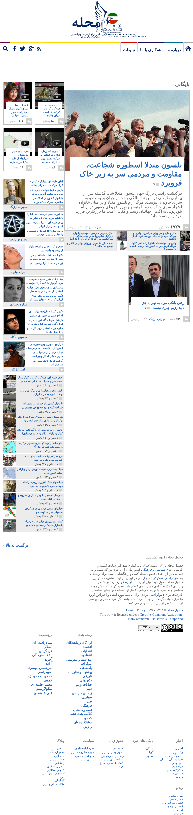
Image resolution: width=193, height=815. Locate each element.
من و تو (178, 813)
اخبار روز (178, 748)
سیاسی (160, 569)
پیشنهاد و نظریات (80, 672)
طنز (89, 701)
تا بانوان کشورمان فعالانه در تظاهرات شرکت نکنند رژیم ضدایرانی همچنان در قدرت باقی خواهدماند (50, 160)
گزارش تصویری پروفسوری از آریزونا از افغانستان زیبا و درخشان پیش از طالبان (44, 346)
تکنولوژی (86, 680)
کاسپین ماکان (18, 337)
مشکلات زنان (83, 722)
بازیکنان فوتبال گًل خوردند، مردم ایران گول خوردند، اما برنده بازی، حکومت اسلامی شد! (45, 322)
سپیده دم (177, 766)
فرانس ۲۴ (177, 773)
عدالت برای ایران (114, 759)
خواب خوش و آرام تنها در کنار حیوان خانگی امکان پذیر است (47, 354)
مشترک (27, 47)
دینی (89, 689)
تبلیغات (129, 50)
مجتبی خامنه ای (41, 684)
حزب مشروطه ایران (82, 752)
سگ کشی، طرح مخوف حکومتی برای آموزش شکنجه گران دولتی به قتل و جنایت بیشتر (44, 281)
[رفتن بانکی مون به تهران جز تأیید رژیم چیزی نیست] (159, 282)
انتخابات (86, 651)
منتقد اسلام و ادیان (53, 784)
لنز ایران (178, 809)
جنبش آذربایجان (174, 755)
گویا (151, 752)
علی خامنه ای (43, 693)
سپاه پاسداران (42, 642)
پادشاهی (86, 668)
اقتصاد (87, 647)
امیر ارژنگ (18, 369)
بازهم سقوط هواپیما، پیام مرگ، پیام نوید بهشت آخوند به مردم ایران (46, 192)
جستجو (5, 47)
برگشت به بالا (17, 545)
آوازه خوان (124, 582)
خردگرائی (45, 651)
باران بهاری (18, 272)
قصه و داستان (82, 710)
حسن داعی (176, 799)
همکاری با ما (150, 50)
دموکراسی (172, 578)
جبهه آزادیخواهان (84, 748)
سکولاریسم (44, 689)
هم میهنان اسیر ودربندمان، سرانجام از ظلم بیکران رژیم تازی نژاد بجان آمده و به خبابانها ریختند (18, 162)
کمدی (88, 718)
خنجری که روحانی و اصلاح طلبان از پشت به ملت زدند (46, 248)
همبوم (149, 755)
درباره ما (173, 50)
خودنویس (177, 762)
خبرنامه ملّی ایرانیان (171, 759)
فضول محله (96, 19)
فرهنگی (146, 569)
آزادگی (149, 748)
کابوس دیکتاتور (55, 769)
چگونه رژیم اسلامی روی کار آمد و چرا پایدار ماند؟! (45, 330)
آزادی (141, 578)
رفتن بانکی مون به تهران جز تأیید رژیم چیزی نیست (163, 305)
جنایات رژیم (84, 684)
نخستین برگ (188, 47)
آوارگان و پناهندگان (79, 642)
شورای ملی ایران (84, 755)
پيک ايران (177, 752)
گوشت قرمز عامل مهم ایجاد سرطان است (48, 362)
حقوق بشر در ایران (112, 752)
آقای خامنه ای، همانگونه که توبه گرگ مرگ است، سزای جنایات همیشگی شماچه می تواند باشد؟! (51, 116)
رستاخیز (59, 762)
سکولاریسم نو (175, 769)
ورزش (87, 726)
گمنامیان (59, 780)
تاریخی (87, 676)
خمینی (47, 680)
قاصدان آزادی (175, 806)
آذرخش (60, 748)
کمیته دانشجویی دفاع (112, 762)
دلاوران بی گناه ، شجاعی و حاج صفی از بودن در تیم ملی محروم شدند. (46, 257)
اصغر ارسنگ (57, 752)
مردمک (179, 776)
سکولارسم (155, 578)
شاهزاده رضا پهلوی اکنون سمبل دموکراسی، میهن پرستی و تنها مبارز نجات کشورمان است (18, 114)
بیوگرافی (86, 663)
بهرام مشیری (175, 795)
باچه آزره (59, 755)
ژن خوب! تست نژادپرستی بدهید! (45, 263)
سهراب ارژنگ (93, 227)
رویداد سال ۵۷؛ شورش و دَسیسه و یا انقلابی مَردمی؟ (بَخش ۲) (45, 232)
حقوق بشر (117, 748)
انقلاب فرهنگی (42, 655)
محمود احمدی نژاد (39, 676)
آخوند (48, 659)
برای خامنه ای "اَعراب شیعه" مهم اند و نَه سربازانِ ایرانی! (44, 224)
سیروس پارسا (18, 239)
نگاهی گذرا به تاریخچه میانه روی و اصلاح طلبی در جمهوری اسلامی (45, 313)
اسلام (48, 647)
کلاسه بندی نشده (80, 714)
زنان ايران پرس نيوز (112, 755)
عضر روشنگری (55, 766)
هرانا (121, 766)
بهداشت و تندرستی (79, 659)
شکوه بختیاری (18, 304)
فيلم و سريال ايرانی (172, 802)
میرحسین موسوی (40, 668)
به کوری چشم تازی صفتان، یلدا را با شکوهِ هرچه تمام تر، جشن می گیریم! (45, 216)
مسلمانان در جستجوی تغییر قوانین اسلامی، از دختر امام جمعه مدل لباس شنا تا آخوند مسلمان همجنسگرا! (45, 289)
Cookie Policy (136, 610)
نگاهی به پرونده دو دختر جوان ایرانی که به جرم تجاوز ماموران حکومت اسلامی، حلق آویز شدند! (46, 298)
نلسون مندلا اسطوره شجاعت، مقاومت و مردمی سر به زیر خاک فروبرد (130, 174)
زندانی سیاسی (82, 693)
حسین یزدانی (56, 759)
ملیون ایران (87, 759)
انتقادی (87, 655)
